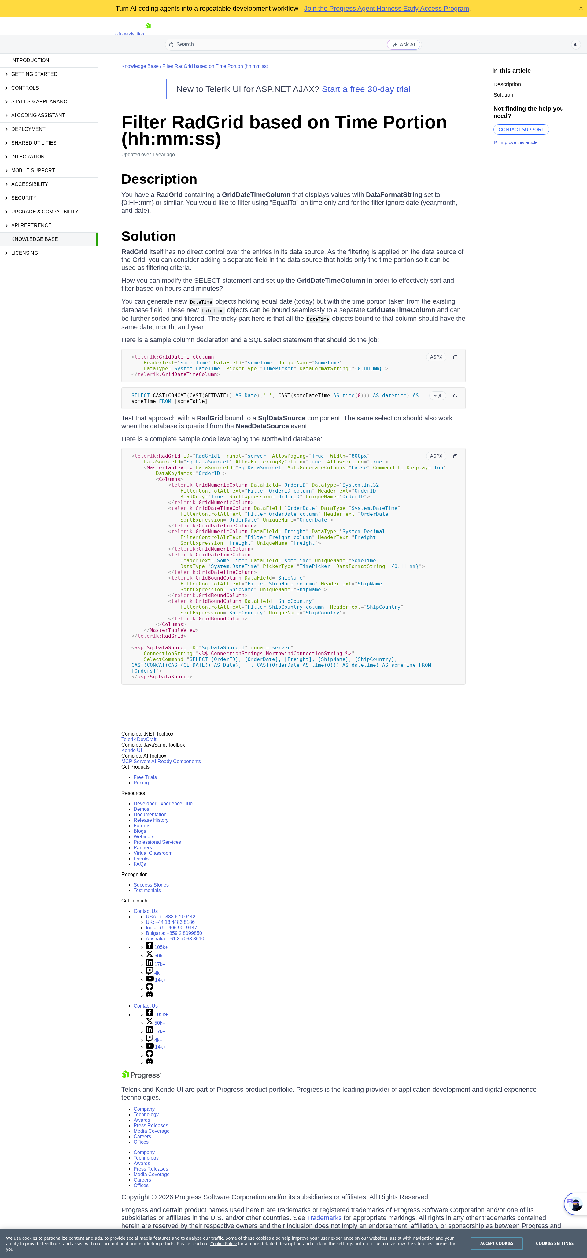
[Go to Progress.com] (141, 1077)
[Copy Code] (455, 357)
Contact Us (146, 911)
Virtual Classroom (153, 853)
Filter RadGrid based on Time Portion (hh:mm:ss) (215, 66)
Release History (151, 820)
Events (141, 858)
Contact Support (521, 129)
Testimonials (147, 890)
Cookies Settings (555, 1243)
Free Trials (145, 777)
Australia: (175, 938)
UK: (170, 922)
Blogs (140, 831)
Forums (142, 825)
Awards (142, 1120)
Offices (141, 1142)
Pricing (141, 782)
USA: (170, 916)
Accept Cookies (497, 1243)
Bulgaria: (174, 933)
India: (171, 927)
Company (144, 1109)
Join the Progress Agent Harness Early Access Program (386, 8)
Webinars (144, 836)
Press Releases (151, 1125)
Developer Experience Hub (163, 803)
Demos (141, 809)
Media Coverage (152, 1131)
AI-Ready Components (176, 761)
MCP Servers (135, 761)
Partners (143, 847)
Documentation (150, 814)
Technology (146, 1114)
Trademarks (324, 1218)
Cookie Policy (223, 1243)
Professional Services (157, 842)
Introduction (30, 60)
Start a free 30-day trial (366, 89)
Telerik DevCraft (138, 739)
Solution (148, 236)
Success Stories (151, 884)
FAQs (140, 864)
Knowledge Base (34, 239)
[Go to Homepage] (148, 33)
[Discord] (149, 995)
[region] (293, 1243)
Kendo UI (131, 750)
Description (159, 179)
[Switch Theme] (576, 45)
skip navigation (129, 33)
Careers (142, 1136)
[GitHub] (149, 988)
